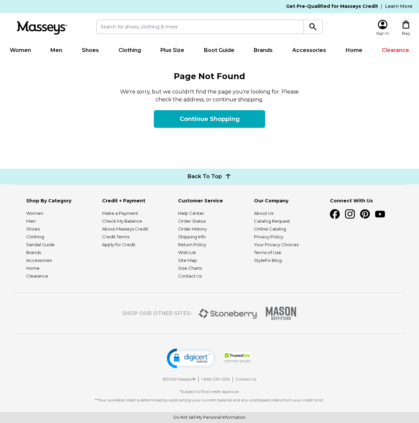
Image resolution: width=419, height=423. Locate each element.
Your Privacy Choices (276, 244)
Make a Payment (120, 213)
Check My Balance (122, 221)
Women (20, 50)
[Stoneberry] (228, 313)
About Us (263, 213)
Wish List (187, 252)
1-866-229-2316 (215, 379)
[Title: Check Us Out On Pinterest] (365, 214)
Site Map (187, 260)
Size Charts (190, 268)
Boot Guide (219, 50)
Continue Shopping (210, 119)
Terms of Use (267, 252)
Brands (263, 50)
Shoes (90, 50)
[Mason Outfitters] (280, 313)
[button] (191, 358)
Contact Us (190, 276)
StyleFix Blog (268, 260)
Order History (192, 228)
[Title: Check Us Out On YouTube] (380, 214)
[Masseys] (42, 28)
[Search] (313, 27)
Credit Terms (115, 236)
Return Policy (192, 244)
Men (56, 50)
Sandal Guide (40, 244)
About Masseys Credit (125, 228)
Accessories (309, 50)
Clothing (129, 50)
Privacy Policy (268, 236)
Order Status (192, 221)
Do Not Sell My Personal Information (209, 417)
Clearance (395, 50)
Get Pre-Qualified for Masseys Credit (332, 6)
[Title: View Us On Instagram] (350, 214)
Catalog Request (272, 221)
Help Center (191, 213)
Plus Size (172, 50)
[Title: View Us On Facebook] (335, 214)
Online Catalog (270, 228)
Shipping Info (192, 236)
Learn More (398, 6)
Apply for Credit (119, 244)
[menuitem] (20, 50)
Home (354, 50)
